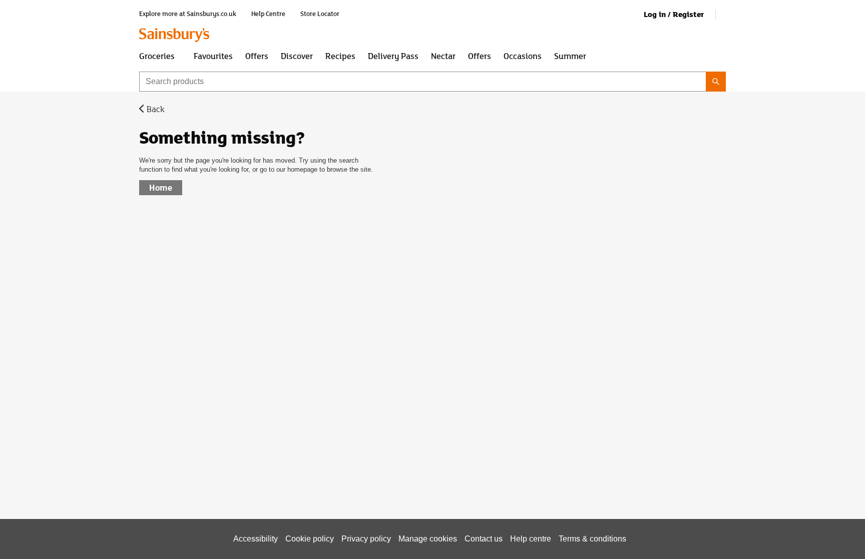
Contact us (484, 538)
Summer (570, 56)
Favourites (213, 56)
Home (160, 187)
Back (156, 108)
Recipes (340, 56)
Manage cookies (427, 538)
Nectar (443, 56)
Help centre (530, 538)
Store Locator (319, 14)
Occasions (523, 56)
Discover (297, 56)
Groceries (157, 56)
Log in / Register (674, 14)
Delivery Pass (393, 56)
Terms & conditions (592, 538)
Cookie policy (309, 538)
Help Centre (268, 14)
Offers (256, 56)
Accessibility (255, 538)
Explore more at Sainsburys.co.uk (187, 14)
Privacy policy (366, 538)
